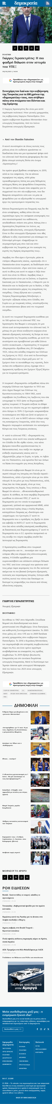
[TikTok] (44, 1029)
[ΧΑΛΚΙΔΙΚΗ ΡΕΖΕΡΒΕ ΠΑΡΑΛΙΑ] (40, 795)
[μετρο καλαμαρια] (40, 842)
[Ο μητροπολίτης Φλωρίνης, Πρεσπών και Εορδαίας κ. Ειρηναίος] (40, 733)
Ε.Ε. (23, 690)
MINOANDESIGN (29, 1098)
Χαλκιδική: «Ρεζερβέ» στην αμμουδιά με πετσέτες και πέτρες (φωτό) (14, 792)
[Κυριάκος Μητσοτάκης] (40, 827)
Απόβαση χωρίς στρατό (11, 852)
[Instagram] (41, 1029)
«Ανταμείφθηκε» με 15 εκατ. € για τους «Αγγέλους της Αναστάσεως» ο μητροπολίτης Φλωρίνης (15, 730)
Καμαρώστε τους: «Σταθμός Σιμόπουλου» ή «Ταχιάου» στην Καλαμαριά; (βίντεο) (14, 839)
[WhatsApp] (31, 48)
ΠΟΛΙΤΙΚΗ (6, 55)
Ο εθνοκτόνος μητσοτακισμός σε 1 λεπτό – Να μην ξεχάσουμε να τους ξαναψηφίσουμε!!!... (15, 777)
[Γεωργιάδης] (40, 749)
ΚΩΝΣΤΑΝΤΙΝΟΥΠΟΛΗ (35, 690)
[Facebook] (14, 48)
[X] (20, 48)
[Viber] (26, 48)
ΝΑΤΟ (5, 693)
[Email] (37, 48)
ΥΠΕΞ (5, 697)
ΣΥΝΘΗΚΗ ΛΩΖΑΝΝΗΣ (37, 693)
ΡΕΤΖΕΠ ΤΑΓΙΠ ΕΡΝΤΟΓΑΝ (19, 693)
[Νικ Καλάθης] (40, 764)
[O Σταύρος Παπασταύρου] (40, 717)
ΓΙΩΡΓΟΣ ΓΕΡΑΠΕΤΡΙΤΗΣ (11, 690)
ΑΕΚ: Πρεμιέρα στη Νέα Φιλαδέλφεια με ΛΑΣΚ (22, 950)
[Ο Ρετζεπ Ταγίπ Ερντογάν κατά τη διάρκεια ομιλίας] (40, 811)
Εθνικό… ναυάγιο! (9, 759)
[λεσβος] (40, 780)
